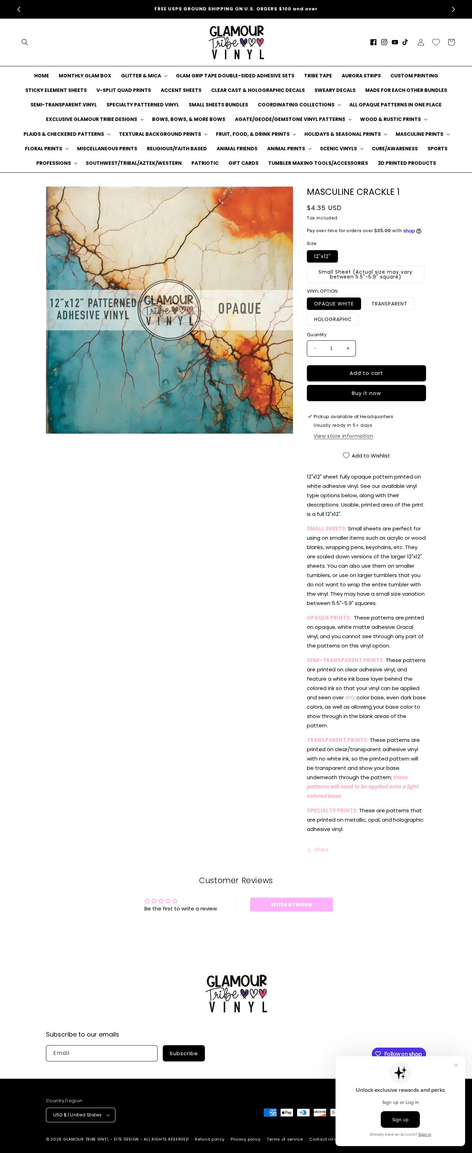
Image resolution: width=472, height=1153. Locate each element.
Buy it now (366, 393)
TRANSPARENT (389, 303)
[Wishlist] (436, 42)
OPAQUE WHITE (334, 303)
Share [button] (322, 849)
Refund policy (209, 1139)
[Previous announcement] (18, 9)
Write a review (291, 904)
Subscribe (184, 1053)
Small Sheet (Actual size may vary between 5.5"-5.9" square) (366, 274)
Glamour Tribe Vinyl (86, 1139)
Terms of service (285, 1139)
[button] (24, 42)
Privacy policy (246, 1139)
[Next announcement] (453, 9)
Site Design (126, 1139)
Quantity (317, 334)
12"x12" (322, 256)
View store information (343, 436)
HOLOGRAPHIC (333, 319)
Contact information (331, 1139)
